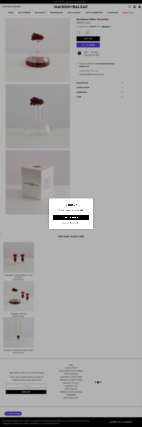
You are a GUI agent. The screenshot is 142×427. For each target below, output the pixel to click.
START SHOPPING (71, 217)
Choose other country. (71, 223)
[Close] (89, 202)
